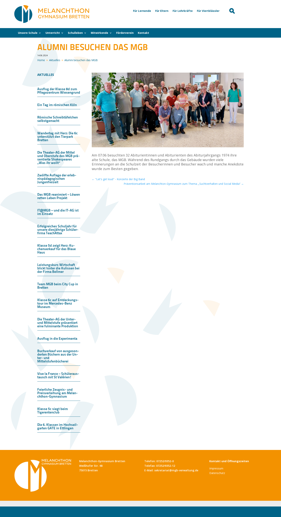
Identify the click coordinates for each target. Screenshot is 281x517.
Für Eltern (161, 11)
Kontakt (143, 33)
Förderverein (125, 33)
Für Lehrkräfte (183, 11)
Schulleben (75, 33)
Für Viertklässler (208, 11)
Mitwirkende (99, 33)
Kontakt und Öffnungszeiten (229, 461)
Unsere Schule (27, 33)
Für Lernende (142, 11)
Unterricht (52, 33)
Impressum (216, 468)
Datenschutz (217, 473)
